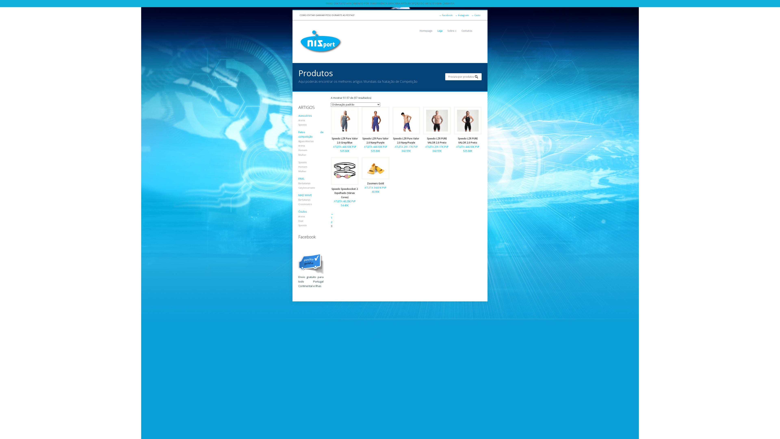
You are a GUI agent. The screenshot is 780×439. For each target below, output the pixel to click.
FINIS (301, 178)
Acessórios (305, 115)
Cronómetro (305, 204)
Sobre (451, 31)
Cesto (475, 15)
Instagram (462, 15)
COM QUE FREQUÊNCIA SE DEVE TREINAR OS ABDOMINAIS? (331, 15)
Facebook (446, 15)
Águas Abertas (306, 141)
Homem (302, 150)
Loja (440, 31)
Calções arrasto (306, 187)
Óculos (302, 211)
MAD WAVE (305, 195)
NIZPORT (321, 41)
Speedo (302, 124)
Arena (301, 120)
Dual (300, 220)
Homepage (426, 31)
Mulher (302, 154)
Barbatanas (304, 183)
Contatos (467, 31)
